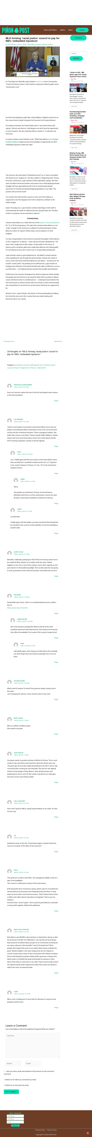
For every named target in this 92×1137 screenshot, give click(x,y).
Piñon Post (73, 79)
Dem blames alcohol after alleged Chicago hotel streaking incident (77, 197)
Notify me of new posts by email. (17, 1085)
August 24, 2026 (76, 163)
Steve (19, 452)
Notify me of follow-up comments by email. (20, 1080)
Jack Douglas (18, 753)
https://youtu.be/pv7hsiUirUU (17, 608)
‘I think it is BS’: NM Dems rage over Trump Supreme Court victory (78, 74)
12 (83, 122)
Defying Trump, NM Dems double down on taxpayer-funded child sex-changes (78, 156)
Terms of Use (52, 1130)
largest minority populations (50, 223)
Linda (22, 643)
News (39, 44)
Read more (74, 106)
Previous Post (8, 341)
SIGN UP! (15, 1125)
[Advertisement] (46, 12)
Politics (50, 44)
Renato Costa (74, 120)
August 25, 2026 (76, 81)
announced (40, 81)
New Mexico (31, 44)
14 (83, 163)
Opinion (44, 44)
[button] (82, 30)
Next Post (59, 341)
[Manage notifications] (87, 1133)
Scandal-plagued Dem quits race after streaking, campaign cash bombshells (78, 114)
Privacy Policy (40, 1130)
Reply (56, 401)
